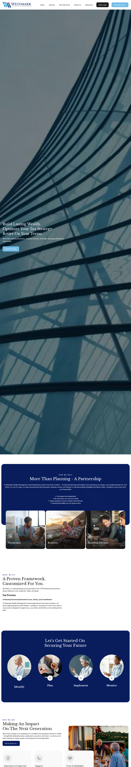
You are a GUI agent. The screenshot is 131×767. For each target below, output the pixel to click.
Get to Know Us (10, 743)
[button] (42, 5)
